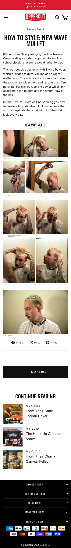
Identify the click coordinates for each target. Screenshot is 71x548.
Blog (39, 29)
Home (30, 29)
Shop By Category (34, 493)
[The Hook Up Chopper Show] (13, 436)
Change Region (34, 484)
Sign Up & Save (35, 521)
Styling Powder (55, 69)
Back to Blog (38, 371)
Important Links (35, 512)
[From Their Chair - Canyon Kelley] (13, 459)
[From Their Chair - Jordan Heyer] (13, 414)
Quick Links (35, 503)
